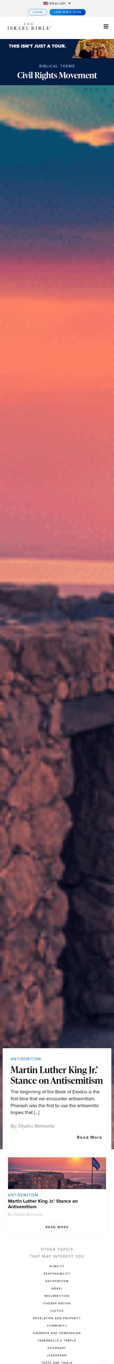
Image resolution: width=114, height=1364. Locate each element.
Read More (89, 1137)
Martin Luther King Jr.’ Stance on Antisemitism (57, 1075)
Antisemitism (26, 1059)
